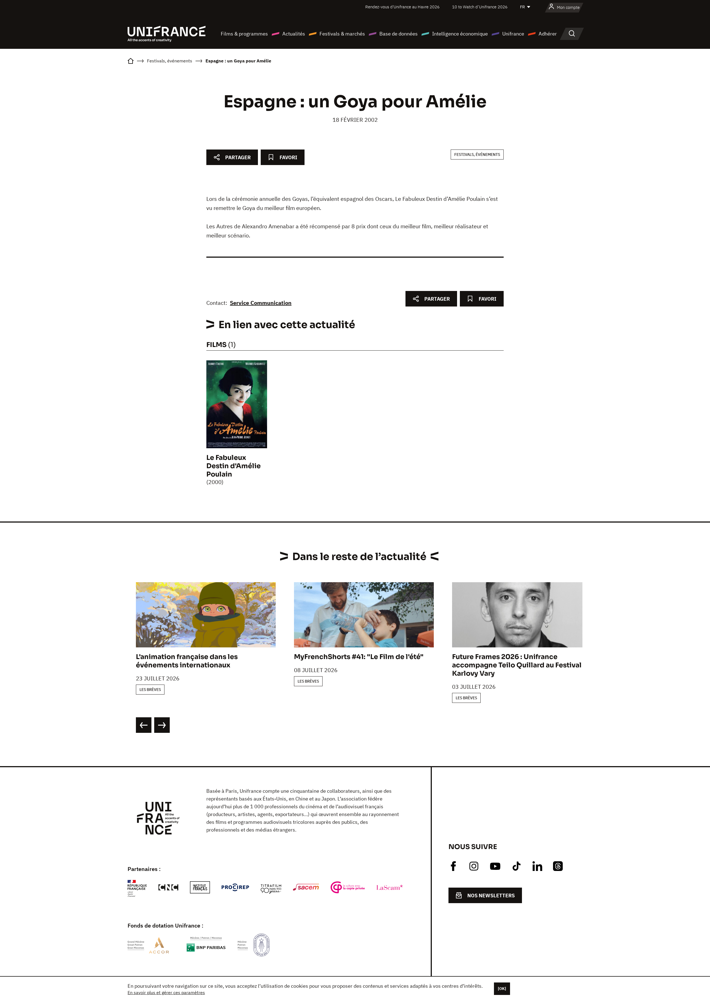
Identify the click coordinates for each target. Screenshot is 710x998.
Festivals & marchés (342, 34)
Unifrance (513, 34)
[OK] (502, 988)
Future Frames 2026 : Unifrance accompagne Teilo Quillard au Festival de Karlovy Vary (522, 665)
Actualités (293, 34)
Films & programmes (244, 34)
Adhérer (548, 34)
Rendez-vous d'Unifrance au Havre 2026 (402, 6)
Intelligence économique (460, 34)
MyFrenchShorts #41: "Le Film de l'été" (359, 657)
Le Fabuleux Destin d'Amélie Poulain (233, 466)
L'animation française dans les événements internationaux (187, 661)
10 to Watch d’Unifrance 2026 (480, 6)
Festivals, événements (477, 154)
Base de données (398, 34)
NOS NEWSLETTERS (491, 895)
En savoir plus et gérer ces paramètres (166, 992)
